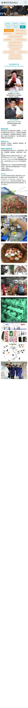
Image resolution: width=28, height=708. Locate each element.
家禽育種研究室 (9, 30)
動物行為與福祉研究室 (9, 52)
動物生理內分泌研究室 (15, 55)
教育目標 (15, 23)
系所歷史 (8, 23)
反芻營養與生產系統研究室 (15, 36)
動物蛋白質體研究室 (20, 30)
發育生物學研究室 (22, 52)
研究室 (22, 27)
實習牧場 (16, 27)
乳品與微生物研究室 (15, 49)
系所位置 (8, 27)
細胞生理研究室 (8, 33)
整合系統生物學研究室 (20, 39)
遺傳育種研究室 (8, 39)
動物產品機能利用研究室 (15, 42)
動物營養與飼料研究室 (20, 33)
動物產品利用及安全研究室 (15, 45)
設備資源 (23, 23)
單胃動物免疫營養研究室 (15, 58)
